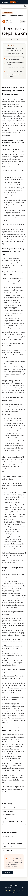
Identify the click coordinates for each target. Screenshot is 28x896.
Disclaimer (21, 890)
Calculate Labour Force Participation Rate (12, 822)
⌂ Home (13, 2)
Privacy (12, 892)
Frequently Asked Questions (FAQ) (14, 71)
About (10, 890)
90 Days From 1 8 (7, 846)
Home (5, 890)
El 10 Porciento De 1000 (9, 814)
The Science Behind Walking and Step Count (15, 67)
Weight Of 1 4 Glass (8, 818)
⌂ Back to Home (7, 872)
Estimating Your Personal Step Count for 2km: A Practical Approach (15, 58)
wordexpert (5, 2)
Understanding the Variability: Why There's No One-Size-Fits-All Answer (15, 54)
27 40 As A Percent (8, 850)
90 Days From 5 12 (8, 836)
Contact (15, 890)
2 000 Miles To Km (8, 811)
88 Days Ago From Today (9, 807)
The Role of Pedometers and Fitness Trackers (15, 63)
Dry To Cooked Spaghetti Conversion (12, 843)
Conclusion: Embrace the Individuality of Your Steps (15, 75)
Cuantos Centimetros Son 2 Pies (11, 840)
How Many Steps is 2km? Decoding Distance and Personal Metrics (14, 49)
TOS (17, 892)
